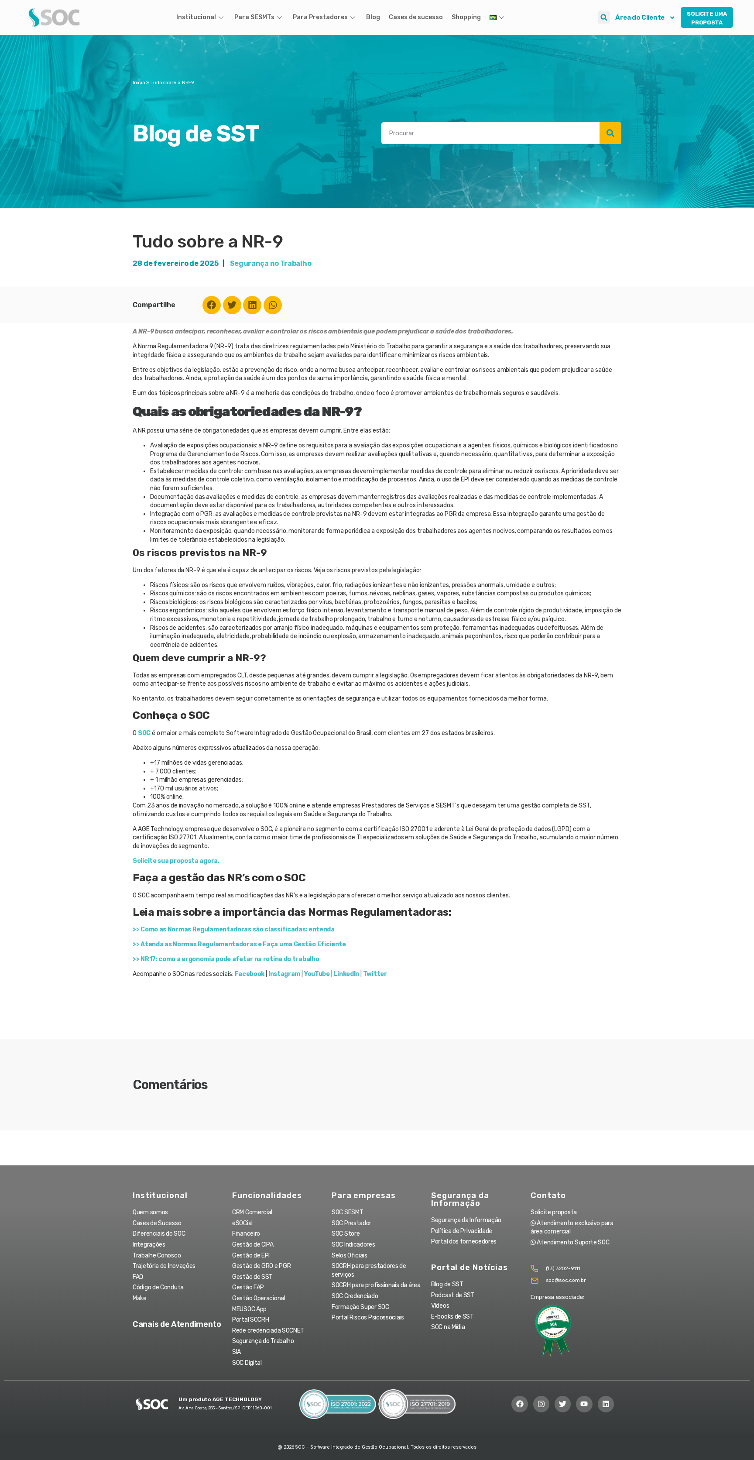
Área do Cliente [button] (640, 17)
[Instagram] (541, 1404)
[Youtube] (584, 1404)
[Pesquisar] (610, 133)
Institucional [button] (196, 17)
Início (139, 82)
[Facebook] (211, 305)
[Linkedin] (252, 305)
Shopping (466, 17)
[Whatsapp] (273, 305)
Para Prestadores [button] (320, 17)
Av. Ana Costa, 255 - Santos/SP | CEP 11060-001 (224, 1408)
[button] (604, 17)
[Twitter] (232, 305)
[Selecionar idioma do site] (498, 17)
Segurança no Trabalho (271, 263)
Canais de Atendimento (177, 1324)
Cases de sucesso (416, 17)
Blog (373, 17)
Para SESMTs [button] (254, 17)
